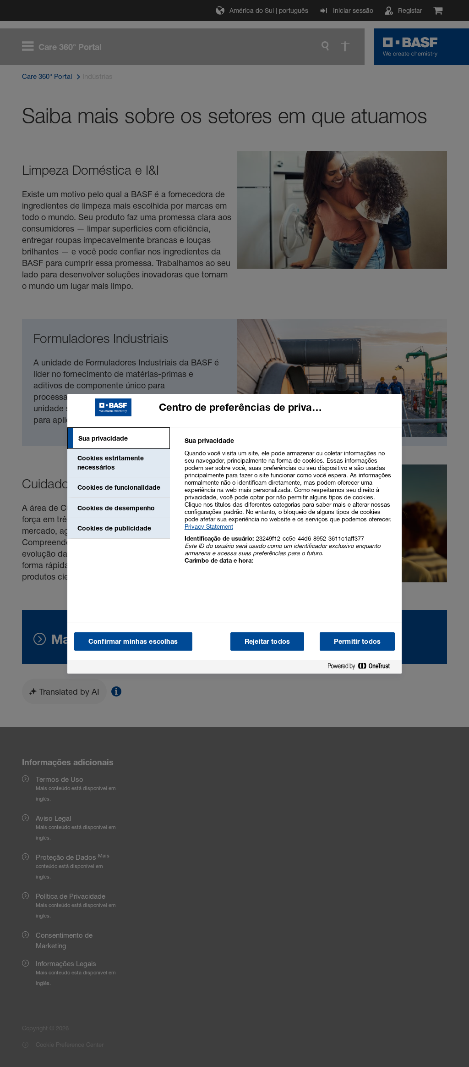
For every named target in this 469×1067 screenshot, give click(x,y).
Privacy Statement (209, 526)
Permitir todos (357, 641)
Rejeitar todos (267, 641)
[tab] (118, 438)
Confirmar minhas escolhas (133, 641)
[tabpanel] (289, 506)
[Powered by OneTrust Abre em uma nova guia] (362, 668)
